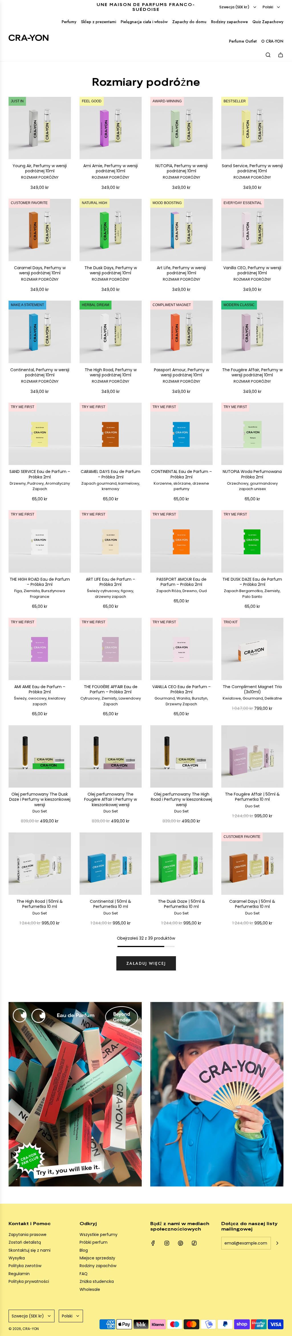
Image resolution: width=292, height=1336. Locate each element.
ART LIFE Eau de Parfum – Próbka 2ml (110, 588)
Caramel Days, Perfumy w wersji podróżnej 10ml (40, 273)
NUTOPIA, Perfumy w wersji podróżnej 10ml (181, 171)
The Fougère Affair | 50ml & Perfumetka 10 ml (252, 800)
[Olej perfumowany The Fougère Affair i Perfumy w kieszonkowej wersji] (111, 756)
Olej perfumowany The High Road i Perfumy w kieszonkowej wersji (181, 803)
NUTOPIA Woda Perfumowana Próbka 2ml (252, 480)
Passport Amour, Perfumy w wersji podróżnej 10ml (181, 375)
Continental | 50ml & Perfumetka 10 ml (110, 907)
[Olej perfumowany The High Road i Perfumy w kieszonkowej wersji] (181, 756)
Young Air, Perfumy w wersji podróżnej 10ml (40, 171)
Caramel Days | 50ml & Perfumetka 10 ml (252, 907)
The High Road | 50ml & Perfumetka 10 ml (40, 907)
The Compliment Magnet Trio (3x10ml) (252, 692)
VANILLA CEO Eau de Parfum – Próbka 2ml (181, 695)
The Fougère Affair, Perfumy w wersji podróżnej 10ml (252, 375)
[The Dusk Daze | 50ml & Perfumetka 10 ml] (181, 863)
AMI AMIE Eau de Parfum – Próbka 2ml (40, 695)
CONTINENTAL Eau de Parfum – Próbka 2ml (181, 480)
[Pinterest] (180, 1243)
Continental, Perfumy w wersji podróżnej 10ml (39, 375)
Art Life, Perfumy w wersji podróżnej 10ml (181, 273)
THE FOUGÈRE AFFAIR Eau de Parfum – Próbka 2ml (110, 695)
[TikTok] (194, 1243)
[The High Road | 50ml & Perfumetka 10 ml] (40, 863)
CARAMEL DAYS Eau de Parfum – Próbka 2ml (110, 480)
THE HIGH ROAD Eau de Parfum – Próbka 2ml (40, 588)
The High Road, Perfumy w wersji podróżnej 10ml (111, 375)
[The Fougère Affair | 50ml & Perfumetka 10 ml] (252, 756)
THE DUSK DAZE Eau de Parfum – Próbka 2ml (252, 588)
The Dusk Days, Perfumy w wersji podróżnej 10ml (110, 273)
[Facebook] (153, 1243)
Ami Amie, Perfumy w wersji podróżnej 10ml (110, 171)
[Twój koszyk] (280, 55)
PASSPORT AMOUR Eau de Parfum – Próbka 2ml (181, 585)
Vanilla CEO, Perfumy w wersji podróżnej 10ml (252, 273)
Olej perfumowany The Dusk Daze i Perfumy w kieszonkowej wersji (39, 803)
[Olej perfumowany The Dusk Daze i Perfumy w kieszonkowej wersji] (40, 756)
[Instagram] (167, 1243)
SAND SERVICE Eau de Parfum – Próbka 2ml (39, 480)
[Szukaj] (268, 55)
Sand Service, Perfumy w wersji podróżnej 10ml (252, 171)
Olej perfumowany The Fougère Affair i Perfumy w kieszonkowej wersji (110, 803)
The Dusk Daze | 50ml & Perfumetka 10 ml (181, 907)
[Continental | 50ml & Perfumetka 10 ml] (111, 863)
